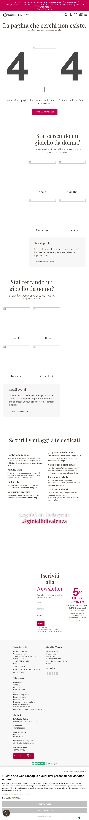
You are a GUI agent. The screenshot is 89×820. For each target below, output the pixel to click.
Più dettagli (33, 498)
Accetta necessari (44, 810)
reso (36, 4)
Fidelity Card (15, 469)
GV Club (16, 685)
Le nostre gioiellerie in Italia (56, 661)
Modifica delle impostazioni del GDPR (27, 709)
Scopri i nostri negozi (28, 488)
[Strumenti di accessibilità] (79, 818)
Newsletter (48, 629)
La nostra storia (52, 651)
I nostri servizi (51, 654)
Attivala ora (28, 478)
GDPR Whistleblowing (21, 707)
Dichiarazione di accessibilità (24, 702)
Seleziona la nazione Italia (23, 756)
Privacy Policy (18, 699)
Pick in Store (17, 687)
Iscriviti (40, 623)
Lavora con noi (51, 656)
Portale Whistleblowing (22, 704)
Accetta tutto (44, 804)
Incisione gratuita (19, 697)
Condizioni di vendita (21, 692)
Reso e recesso (19, 690)
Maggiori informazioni (57, 485)
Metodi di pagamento (21, 695)
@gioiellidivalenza (44, 520)
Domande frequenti (53, 659)
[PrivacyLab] (16, 798)
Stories (48, 664)
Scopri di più (73, 473)
